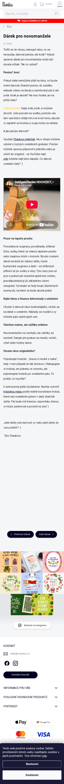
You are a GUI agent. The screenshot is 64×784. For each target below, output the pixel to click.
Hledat (56, 13)
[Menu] (59, 4)
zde (44, 755)
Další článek (44, 534)
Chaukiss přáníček (24, 139)
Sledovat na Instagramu (35, 625)
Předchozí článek (22, 534)
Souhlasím (32, 775)
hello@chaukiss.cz (20, 653)
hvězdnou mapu (12, 391)
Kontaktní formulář (20, 675)
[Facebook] (6, 663)
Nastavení (32, 764)
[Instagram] (15, 663)
